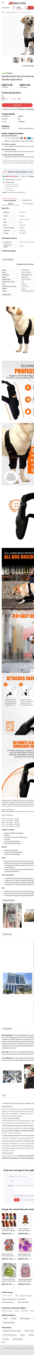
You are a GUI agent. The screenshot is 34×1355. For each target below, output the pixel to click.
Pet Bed (5, 1318)
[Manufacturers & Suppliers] (17, 3)
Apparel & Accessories (12, 12)
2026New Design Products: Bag (10, 1299)
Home (3, 12)
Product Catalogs (26, 1295)
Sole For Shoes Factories (9, 1335)
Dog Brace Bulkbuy (18, 1339)
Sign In (4, 192)
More (3, 1342)
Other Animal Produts (7, 1302)
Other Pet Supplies (25, 1318)
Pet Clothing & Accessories (25, 12)
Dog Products (21, 1299)
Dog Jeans (6, 1339)
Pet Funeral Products (23, 1302)
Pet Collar (13, 1318)
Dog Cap (22, 1335)
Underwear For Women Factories (12, 1331)
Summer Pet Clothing (9, 1322)
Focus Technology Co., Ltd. (22, 1348)
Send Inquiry (17, 105)
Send (16, 1200)
